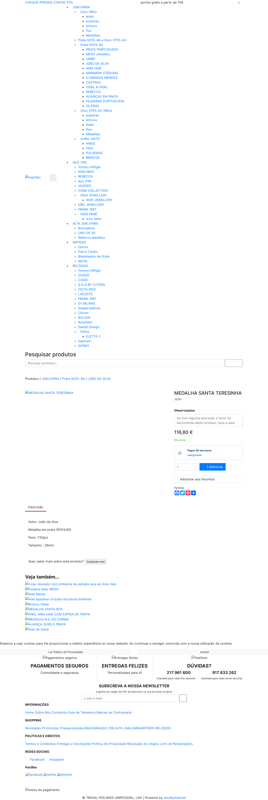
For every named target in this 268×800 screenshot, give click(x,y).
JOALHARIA (81, 7)
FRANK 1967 (87, 209)
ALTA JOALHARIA (85, 223)
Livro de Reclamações (176, 744)
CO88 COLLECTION (93, 190)
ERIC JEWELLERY (91, 205)
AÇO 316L (80, 162)
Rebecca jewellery (91, 237)
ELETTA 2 (93, 336)
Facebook (37, 759)
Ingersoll (84, 341)
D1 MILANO (86, 303)
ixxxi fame (93, 219)
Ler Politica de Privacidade (65, 652)
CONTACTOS (63, 2)
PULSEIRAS (94, 153)
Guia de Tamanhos (82, 712)
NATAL (83, 261)
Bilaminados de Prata (93, 256)
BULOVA (84, 317)
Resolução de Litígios (143, 744)
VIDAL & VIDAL (97, 87)
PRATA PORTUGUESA (102, 49)
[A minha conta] (242, 2)
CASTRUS (93, 82)
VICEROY (85, 186)
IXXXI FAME (88, 214)
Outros (83, 247)
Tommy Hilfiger (89, 167)
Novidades (33, 728)
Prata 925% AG (91, 45)
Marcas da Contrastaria (114, 712)
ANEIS (90, 143)
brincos (91, 26)
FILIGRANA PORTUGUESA (105, 101)
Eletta (84, 332)
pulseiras (92, 21)
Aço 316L (85, 181)
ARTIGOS (79, 242)
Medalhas (93, 35)
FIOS (89, 148)
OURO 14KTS (90, 139)
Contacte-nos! (96, 561)
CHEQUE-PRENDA (38, 2)
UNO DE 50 (86, 233)
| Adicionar (214, 467)
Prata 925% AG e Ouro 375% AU (102, 40)
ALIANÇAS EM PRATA (102, 96)
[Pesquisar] (229, 2)
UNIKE (90, 59)
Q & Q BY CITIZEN (91, 285)
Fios (89, 129)
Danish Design (88, 327)
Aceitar (204, 652)
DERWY (83, 346)
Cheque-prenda (71, 728)
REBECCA (93, 92)
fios (88, 31)
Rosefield (85, 322)
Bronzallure (86, 228)
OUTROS (92, 106)
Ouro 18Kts (88, 12)
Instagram (56, 759)
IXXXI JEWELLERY (93, 195)
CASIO (83, 280)
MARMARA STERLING (102, 73)
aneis (90, 16)
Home (29, 712)
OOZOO (83, 275)
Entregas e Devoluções (74, 744)
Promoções (50, 728)
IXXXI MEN (86, 172)
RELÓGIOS (80, 266)
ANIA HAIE (94, 68)
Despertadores (89, 308)
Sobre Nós (43, 712)
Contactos (59, 712)
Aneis (90, 125)
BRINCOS (93, 158)
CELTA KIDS (87, 289)
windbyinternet (175, 798)
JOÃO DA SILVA (97, 63)
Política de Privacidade (109, 744)
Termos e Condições (40, 744)
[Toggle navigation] (53, 177)
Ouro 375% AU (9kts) (96, 110)
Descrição (35, 507)
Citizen (83, 313)
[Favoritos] (233, 2)
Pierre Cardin (88, 252)
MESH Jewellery (98, 54)
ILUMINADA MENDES (102, 78)
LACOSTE (85, 294)
